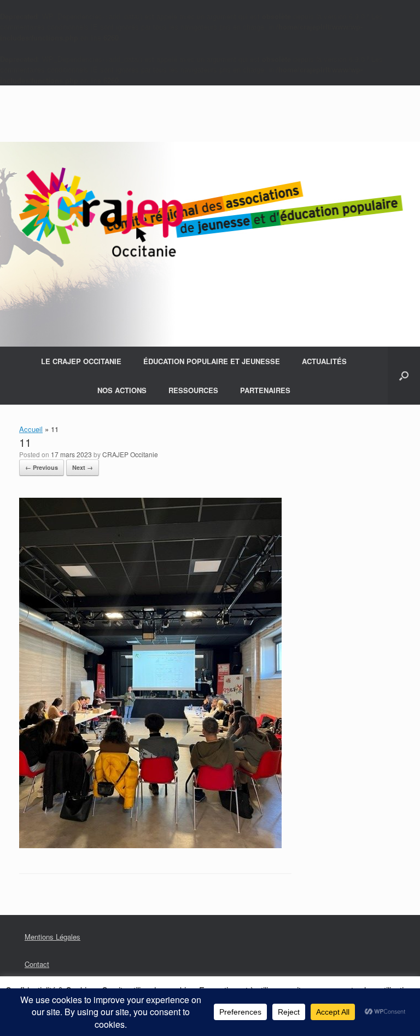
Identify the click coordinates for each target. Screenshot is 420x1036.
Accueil (31, 429)
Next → (82, 467)
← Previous (41, 467)
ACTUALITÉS (324, 361)
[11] (150, 845)
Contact (37, 964)
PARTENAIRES (265, 390)
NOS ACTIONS (122, 390)
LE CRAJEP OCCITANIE (81, 361)
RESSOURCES (193, 390)
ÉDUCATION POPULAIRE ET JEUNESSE (211, 361)
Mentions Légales (52, 936)
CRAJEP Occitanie (130, 454)
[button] (404, 376)
